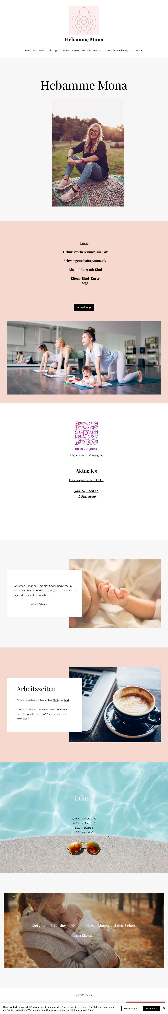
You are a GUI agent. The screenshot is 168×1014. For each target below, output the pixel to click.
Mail (66, 700)
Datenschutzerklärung (82, 1010)
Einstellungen (131, 1008)
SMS (55, 700)
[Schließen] (164, 1008)
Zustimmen (151, 1008)
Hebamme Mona (84, 39)
